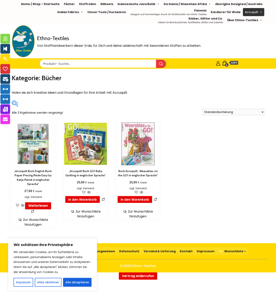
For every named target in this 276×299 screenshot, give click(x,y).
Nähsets (106, 4)
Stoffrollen (87, 4)
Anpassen (23, 282)
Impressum (205, 251)
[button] (33, 222)
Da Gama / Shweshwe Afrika (185, 4)
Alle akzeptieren (77, 282)
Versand (36, 197)
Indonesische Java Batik (136, 4)
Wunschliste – (235, 251)
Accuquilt (251, 12)
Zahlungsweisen (102, 251)
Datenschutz (129, 251)
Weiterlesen (38, 205)
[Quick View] (22, 205)
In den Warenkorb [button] (82, 199)
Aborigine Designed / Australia (238, 4)
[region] (52, 264)
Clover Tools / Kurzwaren (106, 12)
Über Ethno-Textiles (242, 20)
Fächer (69, 4)
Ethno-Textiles (53, 38)
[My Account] (218, 62)
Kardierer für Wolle (226, 12)
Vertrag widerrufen (138, 276)
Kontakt (186, 251)
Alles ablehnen (48, 282)
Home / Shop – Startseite (40, 4)
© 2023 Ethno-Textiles (138, 266)
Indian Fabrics (68, 12)
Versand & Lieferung (160, 251)
